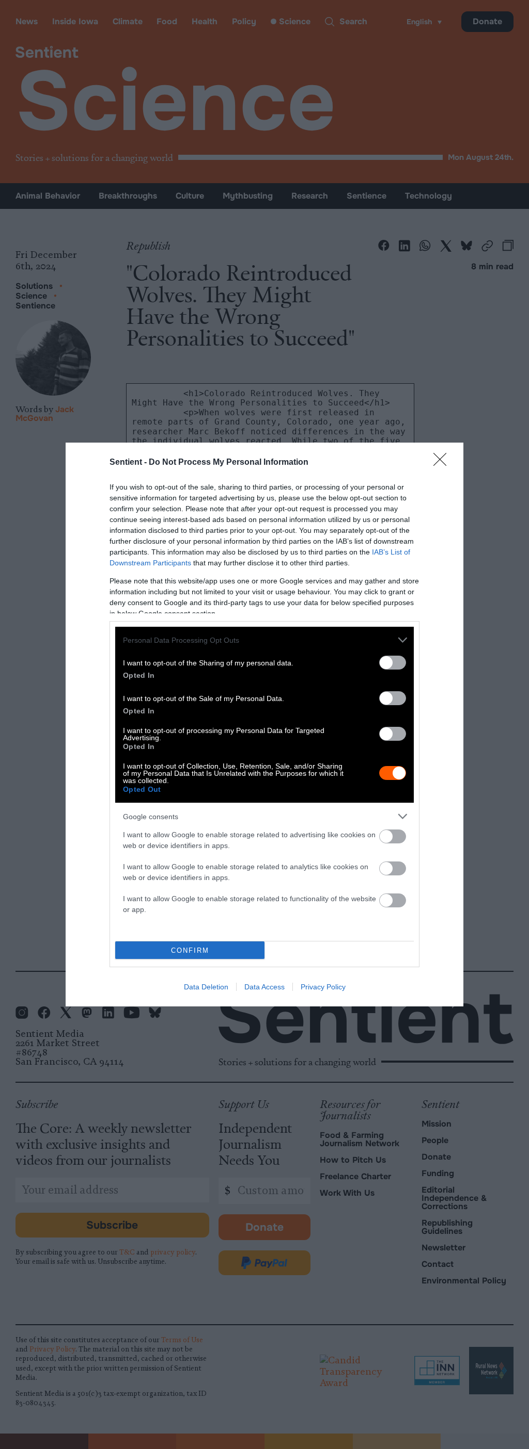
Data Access (264, 987)
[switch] (392, 663)
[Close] (443, 463)
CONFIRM (190, 950)
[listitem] (264, 639)
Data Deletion (206, 987)
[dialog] (264, 724)
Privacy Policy (323, 987)
